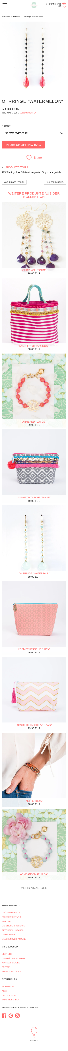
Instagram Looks (11, 972)
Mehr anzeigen (34, 888)
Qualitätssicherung (13, 958)
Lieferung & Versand (13, 926)
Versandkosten (28, 113)
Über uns (7, 954)
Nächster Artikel (55, 182)
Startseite (6, 16)
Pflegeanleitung (11, 917)
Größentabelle (11, 913)
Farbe (6, 126)
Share (38, 157)
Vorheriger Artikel (14, 182)
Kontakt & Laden (11, 963)
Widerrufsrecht (11, 1000)
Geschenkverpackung (14, 939)
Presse (6, 967)
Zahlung (6, 921)
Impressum (8, 987)
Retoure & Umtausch (13, 930)
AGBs (4, 991)
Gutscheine (8, 935)
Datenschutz (9, 995)
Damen (16, 16)
